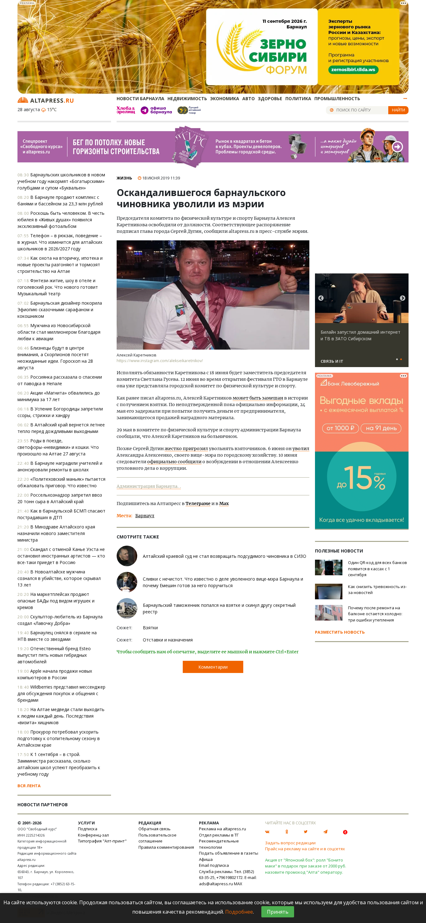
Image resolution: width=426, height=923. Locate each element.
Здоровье (270, 98)
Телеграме (198, 503)
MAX (238, 883)
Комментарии (213, 667)
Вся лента (29, 785)
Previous (321, 298)
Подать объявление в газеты (228, 853)
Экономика (224, 98)
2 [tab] (401, 359)
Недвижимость (187, 98)
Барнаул (144, 515)
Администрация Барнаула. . (149, 486)
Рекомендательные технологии (219, 844)
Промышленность (337, 98)
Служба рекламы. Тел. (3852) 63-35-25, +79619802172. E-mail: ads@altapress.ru (228, 877)
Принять (277, 911)
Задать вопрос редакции (290, 843)
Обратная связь (154, 829)
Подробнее (239, 911)
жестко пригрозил (186, 448)
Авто (248, 98)
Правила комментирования (166, 847)
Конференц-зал (93, 835)
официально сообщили (174, 461)
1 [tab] (397, 359)
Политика (298, 98)
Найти (398, 110)
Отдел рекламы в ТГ (219, 835)
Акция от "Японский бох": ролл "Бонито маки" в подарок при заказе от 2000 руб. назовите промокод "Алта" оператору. (305, 866)
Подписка (87, 829)
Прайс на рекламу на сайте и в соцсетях (305, 849)
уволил (301, 448)
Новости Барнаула (140, 98)
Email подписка (214, 865)
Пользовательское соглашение (157, 838)
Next (402, 298)
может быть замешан (258, 398)
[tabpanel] (362, 323)
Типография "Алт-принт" (102, 841)
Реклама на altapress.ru (222, 829)
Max (224, 503)
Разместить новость (340, 632)
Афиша (206, 859)
